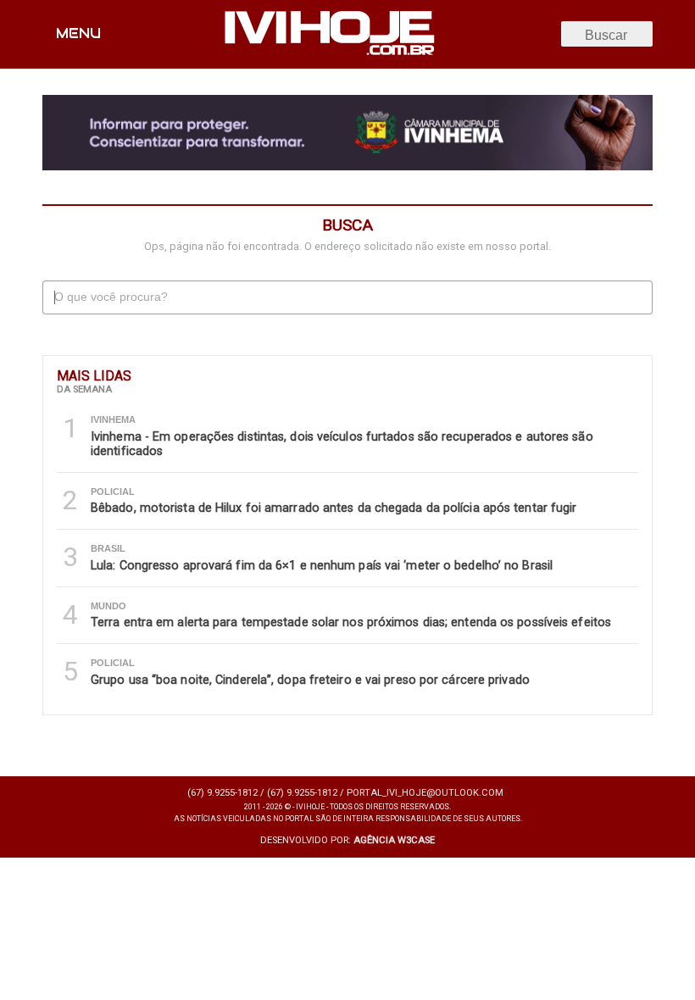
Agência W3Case (394, 840)
